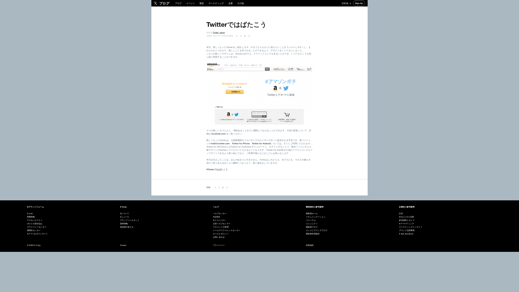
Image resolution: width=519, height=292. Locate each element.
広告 (401, 213)
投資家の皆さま (127, 227)
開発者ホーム (312, 213)
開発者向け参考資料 (315, 207)
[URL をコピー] (248, 35)
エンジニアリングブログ (316, 230)
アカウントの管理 (221, 227)
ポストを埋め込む (35, 223)
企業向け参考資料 (407, 207)
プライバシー (219, 245)
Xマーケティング (406, 223)
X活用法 (216, 217)
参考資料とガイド (407, 220)
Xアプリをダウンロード (37, 234)
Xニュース (124, 217)
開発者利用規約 (313, 234)
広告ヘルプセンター (222, 223)
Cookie (123, 245)
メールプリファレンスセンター (226, 230)
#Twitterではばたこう (217, 169)
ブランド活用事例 (407, 230)
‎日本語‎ (345, 3)
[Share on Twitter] (237, 36)
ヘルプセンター (220, 213)
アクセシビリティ (35, 220)
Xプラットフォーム (35, 207)
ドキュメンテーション (315, 217)
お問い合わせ (219, 237)
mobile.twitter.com (220, 143)
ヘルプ (216, 207)
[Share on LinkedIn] (244, 36)
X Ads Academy (406, 234)
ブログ (178, 3)
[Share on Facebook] (240, 36)
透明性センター (34, 230)
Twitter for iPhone (241, 143)
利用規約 (310, 245)
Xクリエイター (219, 220)
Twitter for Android (261, 143)
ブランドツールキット (129, 220)
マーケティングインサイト (410, 227)
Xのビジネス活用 (406, 217)
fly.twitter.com (218, 133)
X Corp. (123, 207)
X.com (30, 213)
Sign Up (359, 3)
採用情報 (124, 223)
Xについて (124, 213)
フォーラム (311, 220)
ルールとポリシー (221, 234)
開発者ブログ (312, 227)
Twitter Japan (219, 32)
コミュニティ (312, 223)
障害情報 (31, 217)
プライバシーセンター (36, 227)
